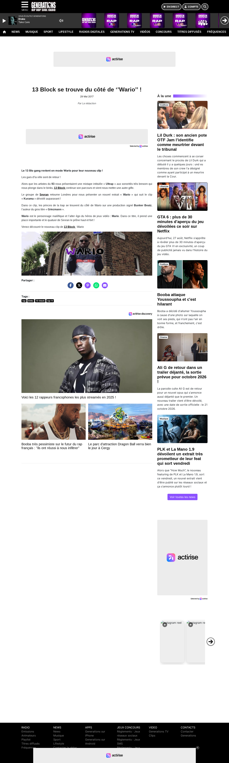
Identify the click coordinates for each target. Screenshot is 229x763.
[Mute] (61, 20)
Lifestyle (66, 31)
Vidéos (145, 31)
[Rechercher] (204, 6)
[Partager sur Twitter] (78, 287)
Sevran (44, 194)
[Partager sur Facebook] (70, 287)
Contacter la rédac (65, 747)
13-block (40, 300)
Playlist (26, 739)
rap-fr (50, 300)
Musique (31, 31)
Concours (164, 31)
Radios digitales (92, 31)
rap (24, 300)
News (16, 31)
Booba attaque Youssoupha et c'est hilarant (176, 299)
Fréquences (216, 31)
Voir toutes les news (182, 497)
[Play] (5, 21)
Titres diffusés (189, 31)
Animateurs (28, 735)
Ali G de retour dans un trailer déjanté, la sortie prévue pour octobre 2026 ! (181, 374)
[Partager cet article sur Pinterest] (87, 287)
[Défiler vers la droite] (211, 642)
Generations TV (122, 31)
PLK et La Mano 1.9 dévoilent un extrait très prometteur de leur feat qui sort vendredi (180, 456)
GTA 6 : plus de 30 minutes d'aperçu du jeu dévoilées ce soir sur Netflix (180, 224)
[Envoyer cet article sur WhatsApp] (95, 287)
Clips (152, 735)
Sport (48, 31)
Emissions (27, 731)
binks (30, 300)
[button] (172, 642)
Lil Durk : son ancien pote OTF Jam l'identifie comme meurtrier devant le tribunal (182, 142)
